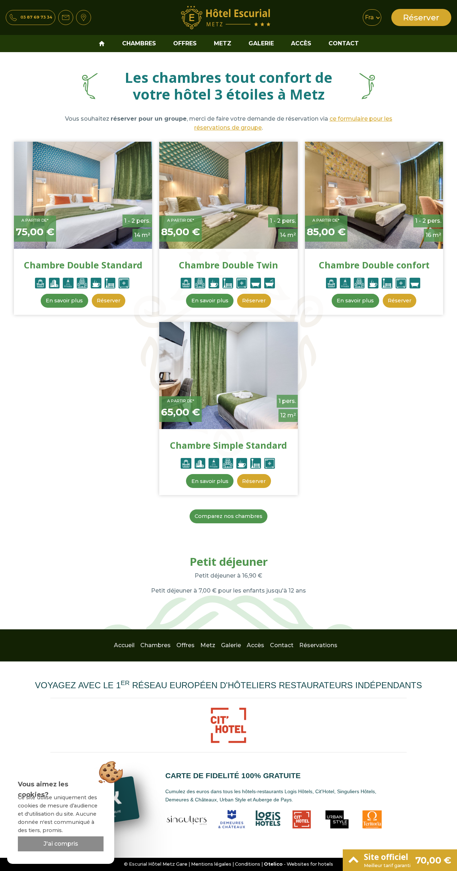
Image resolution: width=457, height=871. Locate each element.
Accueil (124, 645)
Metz (222, 43)
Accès (301, 43)
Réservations (318, 645)
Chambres (139, 43)
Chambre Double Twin (228, 265)
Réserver (421, 17)
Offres (185, 43)
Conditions (247, 864)
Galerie (261, 43)
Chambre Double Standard (83, 265)
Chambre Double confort (374, 265)
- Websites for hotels (298, 864)
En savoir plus (64, 300)
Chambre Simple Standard (228, 445)
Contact (343, 43)
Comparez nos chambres (228, 516)
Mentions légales (211, 864)
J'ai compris (61, 843)
